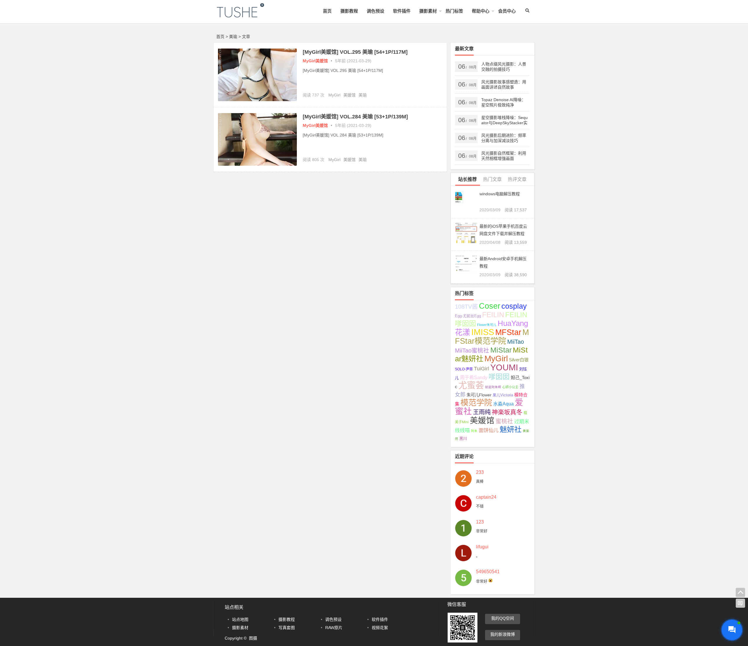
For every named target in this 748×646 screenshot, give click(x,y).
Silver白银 (519, 359)
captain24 (486, 497)
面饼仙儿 (488, 430)
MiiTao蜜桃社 (472, 350)
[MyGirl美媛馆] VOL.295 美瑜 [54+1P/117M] (355, 52)
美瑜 (363, 95)
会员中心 (507, 10)
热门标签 (454, 10)
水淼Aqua (503, 403)
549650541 (488, 571)
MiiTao (515, 341)
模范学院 (476, 402)
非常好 (481, 531)
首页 (327, 10)
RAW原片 (333, 627)
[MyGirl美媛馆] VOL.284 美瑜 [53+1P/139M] (355, 117)
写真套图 (286, 627)
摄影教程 (349, 10)
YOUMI (504, 367)
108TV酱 (466, 306)
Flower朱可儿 (486, 325)
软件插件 (402, 10)
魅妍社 (511, 429)
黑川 (463, 438)
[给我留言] (740, 603)
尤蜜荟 (471, 385)
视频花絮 (380, 627)
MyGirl (334, 95)
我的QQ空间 (502, 618)
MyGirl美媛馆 (315, 60)
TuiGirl (481, 369)
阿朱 (474, 431)
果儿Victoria (503, 395)
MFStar (508, 332)
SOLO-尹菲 (464, 369)
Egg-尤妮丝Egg (468, 316)
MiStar (501, 350)
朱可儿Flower (479, 395)
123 (480, 522)
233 (480, 472)
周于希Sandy (473, 377)
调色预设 (375, 10)
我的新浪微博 (502, 634)
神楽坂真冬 (507, 412)
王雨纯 (482, 412)
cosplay (514, 306)
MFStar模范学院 (492, 337)
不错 (480, 506)
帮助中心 (480, 10)
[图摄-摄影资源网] (248, 15)
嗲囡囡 (499, 377)
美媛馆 (349, 95)
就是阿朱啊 (493, 387)
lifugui (482, 547)
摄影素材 (428, 10)
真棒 (480, 481)
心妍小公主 (510, 387)
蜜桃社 (504, 421)
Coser (489, 306)
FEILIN (493, 315)
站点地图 (240, 619)
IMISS (482, 332)
